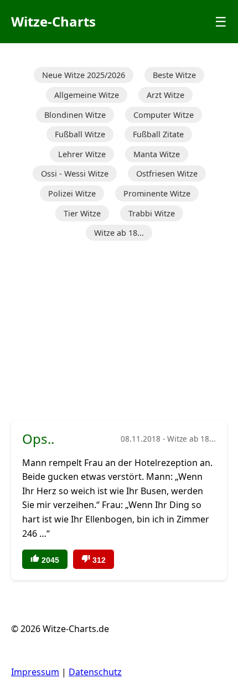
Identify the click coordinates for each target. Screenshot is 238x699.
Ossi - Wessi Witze (74, 173)
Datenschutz (95, 672)
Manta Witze (156, 154)
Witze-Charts (53, 21)
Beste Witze (174, 75)
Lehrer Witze (82, 154)
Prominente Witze (156, 193)
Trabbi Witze (151, 213)
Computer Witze (163, 115)
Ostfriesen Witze (167, 173)
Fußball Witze (80, 134)
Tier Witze (82, 213)
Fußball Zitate (158, 134)
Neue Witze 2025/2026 (83, 75)
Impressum (35, 672)
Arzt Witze (165, 95)
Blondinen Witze (75, 115)
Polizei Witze (72, 193)
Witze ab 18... (119, 232)
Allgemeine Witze (86, 95)
